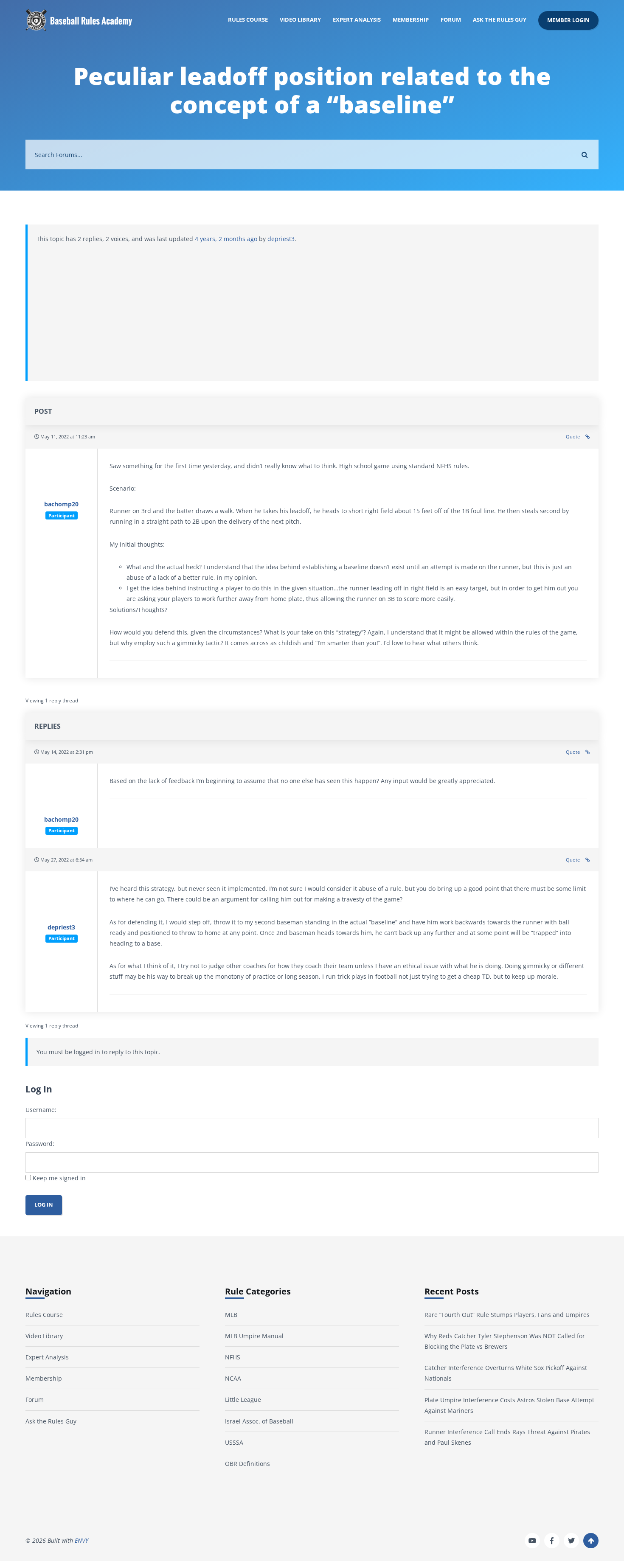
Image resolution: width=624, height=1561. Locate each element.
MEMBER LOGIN (568, 20)
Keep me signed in (59, 1178)
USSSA (234, 1442)
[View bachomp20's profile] (61, 479)
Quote (573, 436)
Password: (39, 1144)
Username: (40, 1110)
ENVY (81, 1541)
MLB (231, 1315)
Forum (451, 19)
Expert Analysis (357, 19)
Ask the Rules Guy (499, 19)
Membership (411, 19)
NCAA (233, 1378)
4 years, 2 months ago (226, 239)
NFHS (232, 1357)
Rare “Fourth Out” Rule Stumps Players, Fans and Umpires (507, 1315)
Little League (243, 1399)
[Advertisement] (313, 308)
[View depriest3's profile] (61, 902)
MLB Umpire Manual (254, 1336)
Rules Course (248, 19)
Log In (43, 1204)
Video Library (300, 19)
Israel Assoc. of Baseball (259, 1421)
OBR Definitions (247, 1464)
